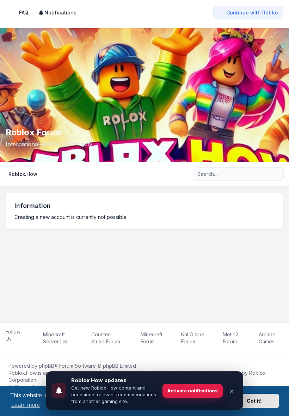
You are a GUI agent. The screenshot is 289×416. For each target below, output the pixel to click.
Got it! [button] (254, 401)
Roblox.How (22, 373)
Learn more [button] (25, 405)
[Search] (264, 174)
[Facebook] (7, 346)
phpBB (46, 366)
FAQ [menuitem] (23, 13)
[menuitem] (57, 12)
